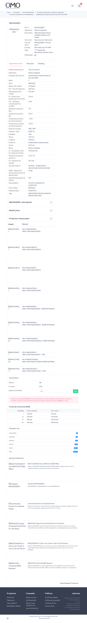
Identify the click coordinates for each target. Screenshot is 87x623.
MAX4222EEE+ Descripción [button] (20, 202)
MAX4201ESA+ (32, 307)
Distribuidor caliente (14, 606)
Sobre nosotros (31, 597)
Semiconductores (28, 12)
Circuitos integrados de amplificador (21, 14)
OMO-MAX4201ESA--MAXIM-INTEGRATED (41, 309)
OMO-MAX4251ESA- (34, 231)
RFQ (75, 391)
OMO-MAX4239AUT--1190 (36, 355)
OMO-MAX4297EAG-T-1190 (36, 371)
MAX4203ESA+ (32, 323)
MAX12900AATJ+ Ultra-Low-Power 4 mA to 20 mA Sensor (48, 543)
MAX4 (11, 448)
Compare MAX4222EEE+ (36, 484)
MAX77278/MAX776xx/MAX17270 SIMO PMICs (43, 464)
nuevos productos (32, 608)
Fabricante (10, 600)
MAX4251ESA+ (32, 229)
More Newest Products (69, 583)
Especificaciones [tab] (15, 64)
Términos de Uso (50, 603)
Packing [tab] (41, 64)
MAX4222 (12, 437)
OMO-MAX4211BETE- (34, 250)
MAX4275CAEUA (32, 359)
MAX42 (11, 444)
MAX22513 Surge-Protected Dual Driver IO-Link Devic (46, 523)
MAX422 (11, 440)
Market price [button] (14, 210)
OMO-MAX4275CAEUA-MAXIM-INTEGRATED (42, 362)
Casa (8, 12)
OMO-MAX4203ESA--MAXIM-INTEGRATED (41, 325)
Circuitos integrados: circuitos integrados (50, 12)
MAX (10, 451)
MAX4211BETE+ (32, 247)
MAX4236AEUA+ (32, 339)
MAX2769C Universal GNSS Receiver (40, 563)
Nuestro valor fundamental (30, 604)
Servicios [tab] (30, 64)
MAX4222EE (12, 433)
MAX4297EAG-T (32, 369)
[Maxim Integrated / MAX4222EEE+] (14, 31)
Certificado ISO (31, 600)
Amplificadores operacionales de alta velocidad (51, 14)
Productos (16, 12)
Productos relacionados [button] (19, 219)
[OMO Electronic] (12, 5)
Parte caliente (12, 603)
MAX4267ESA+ (32, 288)
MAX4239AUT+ (32, 352)
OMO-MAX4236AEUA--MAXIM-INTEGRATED (42, 341)
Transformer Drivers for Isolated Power (41, 504)
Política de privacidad (52, 600)
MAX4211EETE (31, 268)
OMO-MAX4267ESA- (34, 291)
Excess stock (49, 606)
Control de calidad (51, 597)
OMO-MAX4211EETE (34, 270)
